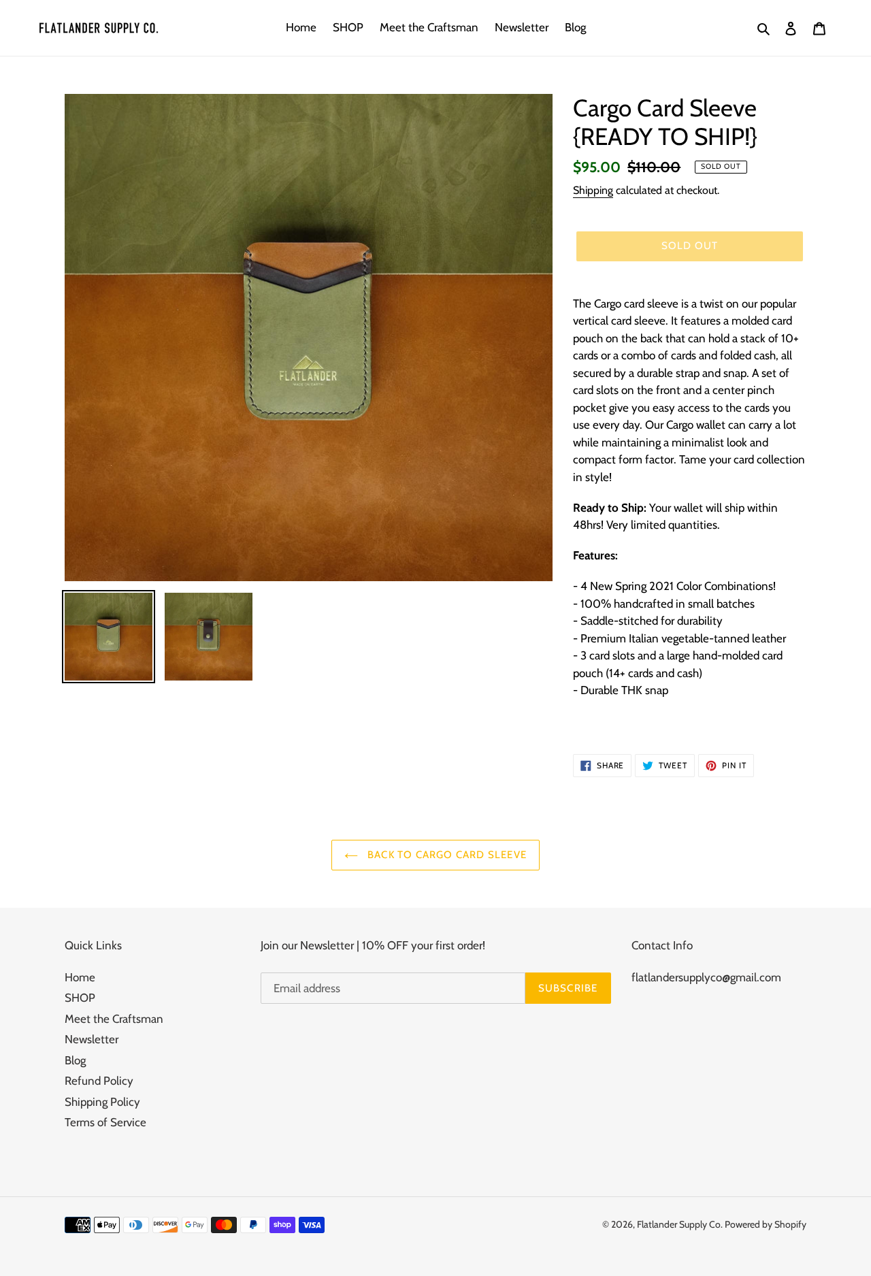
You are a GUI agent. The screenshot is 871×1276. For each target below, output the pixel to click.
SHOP (80, 997)
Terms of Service (105, 1122)
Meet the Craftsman (114, 1019)
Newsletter (91, 1039)
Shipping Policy (102, 1102)
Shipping (593, 190)
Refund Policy (99, 1080)
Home (80, 977)
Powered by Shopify (765, 1224)
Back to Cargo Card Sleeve (446, 855)
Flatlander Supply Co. (681, 1224)
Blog (75, 1060)
